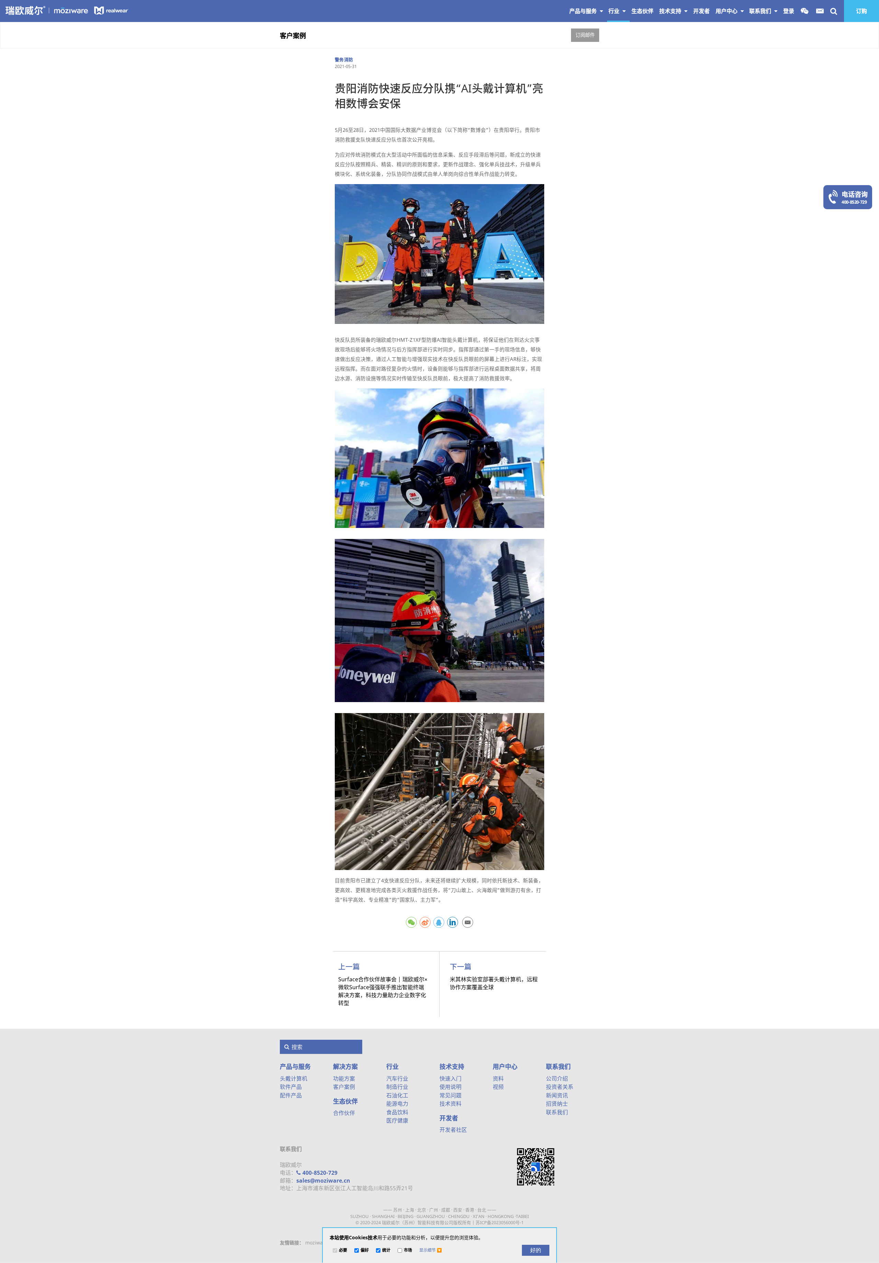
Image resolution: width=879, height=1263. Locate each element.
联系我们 (761, 11)
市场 (408, 1250)
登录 (788, 11)
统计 (386, 1250)
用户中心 (727, 11)
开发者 (449, 1118)
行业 (614, 11)
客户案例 (293, 35)
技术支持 (671, 11)
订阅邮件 (585, 35)
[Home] (67, 10)
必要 (343, 1250)
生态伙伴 (345, 1101)
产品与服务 (583, 11)
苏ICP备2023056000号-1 (500, 1222)
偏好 (365, 1250)
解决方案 (345, 1066)
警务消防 (344, 59)
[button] (430, 1250)
